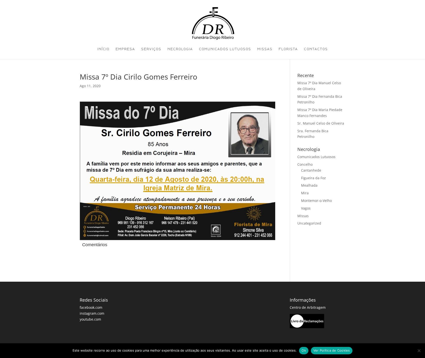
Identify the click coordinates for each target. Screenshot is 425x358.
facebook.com (91, 307)
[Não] (418, 350)
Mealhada (309, 185)
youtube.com (90, 319)
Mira (305, 193)
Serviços (151, 49)
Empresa (125, 49)
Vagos (306, 208)
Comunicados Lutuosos (225, 49)
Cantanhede (311, 170)
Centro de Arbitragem (308, 307)
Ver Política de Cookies (331, 350)
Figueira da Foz (313, 178)
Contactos (316, 49)
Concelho (305, 164)
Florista (288, 49)
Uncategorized (309, 223)
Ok (304, 350)
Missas (265, 49)
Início (103, 49)
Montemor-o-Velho (316, 200)
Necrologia (180, 49)
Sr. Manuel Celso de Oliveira (320, 123)
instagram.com (92, 313)
